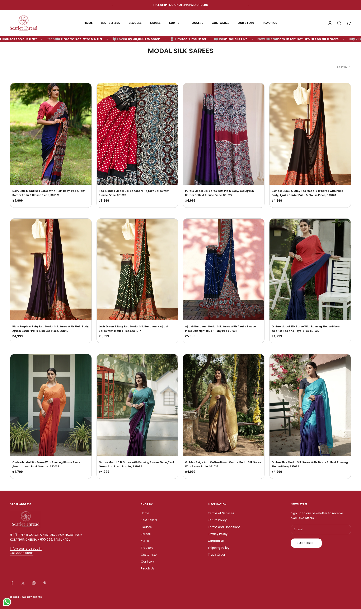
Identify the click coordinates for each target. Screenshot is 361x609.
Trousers (195, 23)
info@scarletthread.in (26, 548)
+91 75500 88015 (21, 553)
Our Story (246, 23)
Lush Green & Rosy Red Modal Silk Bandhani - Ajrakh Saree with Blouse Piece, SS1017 (134, 328)
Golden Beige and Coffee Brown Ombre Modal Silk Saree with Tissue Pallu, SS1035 (223, 464)
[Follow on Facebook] (12, 583)
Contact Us (216, 541)
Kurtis (174, 23)
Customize (220, 23)
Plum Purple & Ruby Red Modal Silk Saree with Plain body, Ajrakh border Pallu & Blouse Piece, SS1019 (50, 328)
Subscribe (306, 543)
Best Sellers (110, 23)
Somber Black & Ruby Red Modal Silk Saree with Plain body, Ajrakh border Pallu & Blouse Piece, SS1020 (307, 193)
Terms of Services (221, 513)
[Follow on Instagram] (34, 583)
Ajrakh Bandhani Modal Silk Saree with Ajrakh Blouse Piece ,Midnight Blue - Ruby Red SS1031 (220, 328)
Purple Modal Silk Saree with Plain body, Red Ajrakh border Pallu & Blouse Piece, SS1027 (219, 193)
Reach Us (270, 23)
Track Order (216, 555)
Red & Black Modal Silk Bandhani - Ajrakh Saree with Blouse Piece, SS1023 (134, 193)
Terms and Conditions (224, 527)
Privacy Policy (218, 534)
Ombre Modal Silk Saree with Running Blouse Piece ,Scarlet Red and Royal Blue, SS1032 (305, 328)
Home (88, 23)
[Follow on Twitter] (23, 583)
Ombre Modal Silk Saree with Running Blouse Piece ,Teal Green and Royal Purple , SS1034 (136, 464)
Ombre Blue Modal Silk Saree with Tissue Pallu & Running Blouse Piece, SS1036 (310, 464)
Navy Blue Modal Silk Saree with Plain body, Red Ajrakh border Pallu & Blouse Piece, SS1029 (48, 193)
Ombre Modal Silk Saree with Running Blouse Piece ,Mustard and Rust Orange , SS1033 (46, 464)
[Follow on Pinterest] (45, 583)
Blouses (135, 23)
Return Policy (217, 520)
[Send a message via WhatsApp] (7, 602)
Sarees (155, 23)
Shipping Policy (218, 548)
